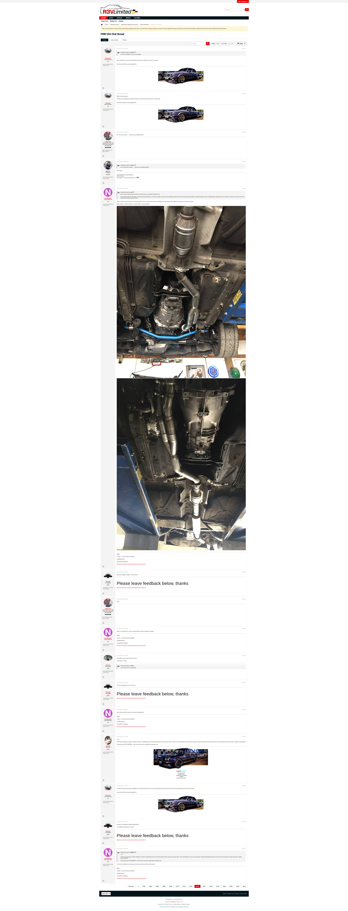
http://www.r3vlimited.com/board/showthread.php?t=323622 (131, 564)
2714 (184, 886)
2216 (150, 886)
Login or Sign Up (242, 1)
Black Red (105, 893)
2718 (210, 886)
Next (244, 886)
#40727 (244, 93)
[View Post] (135, 52)
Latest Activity (114, 40)
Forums (103, 18)
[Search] (247, 9)
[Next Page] (232, 43)
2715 (190, 886)
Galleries (137, 18)
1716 (143, 886)
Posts (104, 40)
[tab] (104, 40)
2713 (177, 886)
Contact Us (230, 893)
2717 (204, 886)
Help (224, 893)
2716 (197, 886)
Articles (119, 18)
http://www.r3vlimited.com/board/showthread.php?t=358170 (131, 587)
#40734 (244, 655)
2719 (217, 886)
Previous (131, 886)
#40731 (244, 572)
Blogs (111, 18)
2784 (237, 886)
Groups (128, 18)
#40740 (244, 848)
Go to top (244, 893)
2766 (231, 886)
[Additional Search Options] (244, 9)
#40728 (244, 132)
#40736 (244, 709)
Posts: (104, 65)
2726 (224, 886)
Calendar (121, 21)
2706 (170, 886)
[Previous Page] (229, 43)
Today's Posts (104, 21)
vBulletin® (173, 901)
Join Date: (105, 64)
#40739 (244, 821)
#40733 (244, 628)
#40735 (244, 682)
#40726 (244, 48)
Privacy (237, 893)
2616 (157, 886)
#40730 (244, 188)
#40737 (244, 736)
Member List (113, 21)
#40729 (244, 161)
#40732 (244, 599)
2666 (163, 886)
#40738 (244, 785)
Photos (125, 40)
